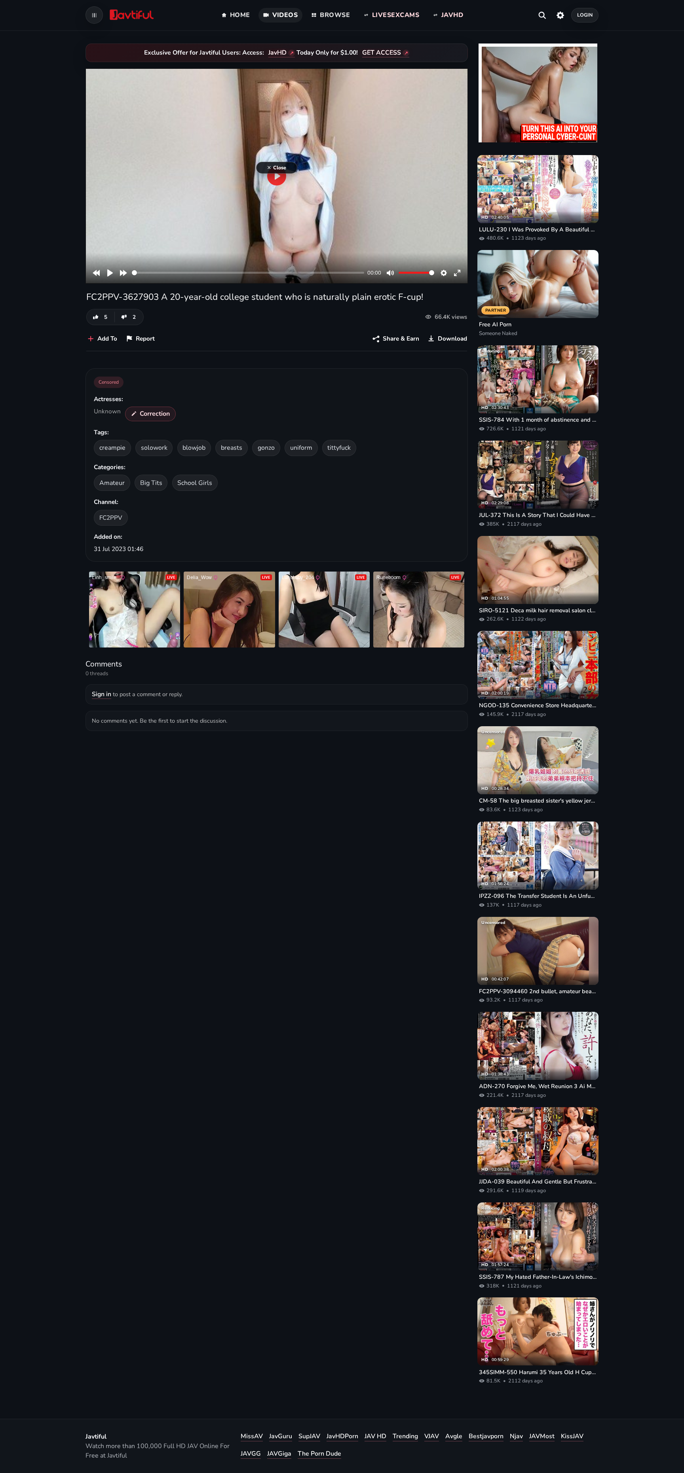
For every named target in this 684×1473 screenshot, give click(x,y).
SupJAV (309, 1436)
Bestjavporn (486, 1436)
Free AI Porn (495, 324)
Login (585, 14)
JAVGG (251, 1453)
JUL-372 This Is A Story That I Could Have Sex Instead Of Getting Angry (538, 515)
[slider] (248, 272)
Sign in (101, 694)
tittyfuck (339, 447)
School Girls (194, 483)
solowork (154, 447)
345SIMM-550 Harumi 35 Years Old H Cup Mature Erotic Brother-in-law (538, 1372)
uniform (301, 447)
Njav (516, 1436)
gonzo (266, 447)
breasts (231, 447)
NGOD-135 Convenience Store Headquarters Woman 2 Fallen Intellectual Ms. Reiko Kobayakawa (538, 705)
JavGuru (280, 1436)
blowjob (193, 447)
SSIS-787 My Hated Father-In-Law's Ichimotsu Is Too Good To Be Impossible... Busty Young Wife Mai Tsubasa (538, 1277)
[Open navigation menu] (94, 15)
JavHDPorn (342, 1436)
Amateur (112, 483)
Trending (405, 1436)
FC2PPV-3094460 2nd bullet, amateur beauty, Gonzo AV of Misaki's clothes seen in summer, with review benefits (538, 991)
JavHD (277, 52)
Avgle (453, 1436)
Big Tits (151, 483)
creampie (112, 447)
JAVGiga (279, 1453)
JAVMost (542, 1436)
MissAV (252, 1436)
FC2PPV (110, 517)
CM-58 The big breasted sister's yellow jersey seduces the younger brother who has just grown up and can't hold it (538, 801)
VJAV (431, 1436)
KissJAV (572, 1436)
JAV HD (375, 1436)
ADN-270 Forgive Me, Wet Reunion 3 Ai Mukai (538, 1086)
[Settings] (560, 15)
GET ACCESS (381, 52)
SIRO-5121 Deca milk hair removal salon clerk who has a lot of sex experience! (538, 610)
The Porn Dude (319, 1453)
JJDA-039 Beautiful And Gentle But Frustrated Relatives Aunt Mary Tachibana (538, 1181)
